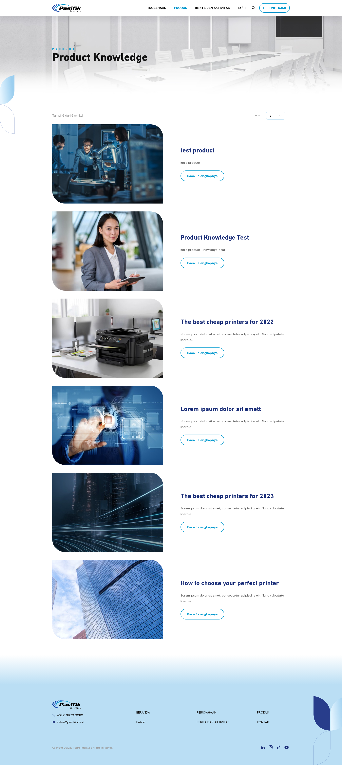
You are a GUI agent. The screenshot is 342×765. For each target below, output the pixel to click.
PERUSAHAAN (155, 8)
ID (239, 8)
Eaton (140, 722)
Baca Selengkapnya (202, 176)
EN (245, 8)
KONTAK (263, 722)
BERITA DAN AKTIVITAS (212, 8)
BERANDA (143, 712)
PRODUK (180, 8)
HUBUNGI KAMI (274, 8)
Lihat (258, 115)
